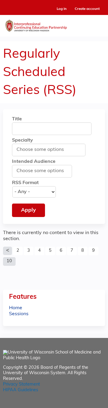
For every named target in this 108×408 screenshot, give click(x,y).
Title (17, 119)
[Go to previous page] (7, 251)
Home (15, 308)
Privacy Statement (21, 384)
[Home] (54, 24)
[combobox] (43, 150)
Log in (62, 9)
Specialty (22, 140)
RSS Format (25, 183)
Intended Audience (34, 161)
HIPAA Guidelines (20, 390)
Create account (87, 9)
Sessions (18, 314)
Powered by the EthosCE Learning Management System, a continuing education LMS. (83, 403)
